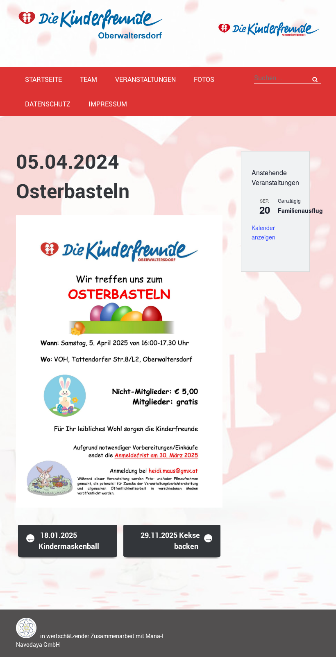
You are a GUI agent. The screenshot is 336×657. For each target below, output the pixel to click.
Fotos (204, 79)
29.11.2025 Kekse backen (177, 540)
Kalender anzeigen (263, 232)
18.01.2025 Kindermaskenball (62, 540)
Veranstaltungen (145, 79)
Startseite (43, 79)
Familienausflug (300, 210)
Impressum (108, 103)
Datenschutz (47, 103)
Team (88, 79)
